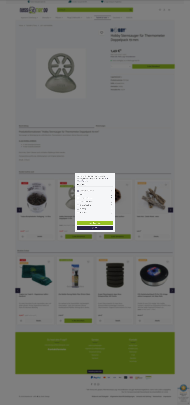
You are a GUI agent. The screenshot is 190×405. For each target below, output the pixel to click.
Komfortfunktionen (86, 198)
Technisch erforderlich (87, 191)
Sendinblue (83, 212)
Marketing (83, 209)
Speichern (95, 227)
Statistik (82, 194)
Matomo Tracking (85, 205)
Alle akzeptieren (95, 223)
